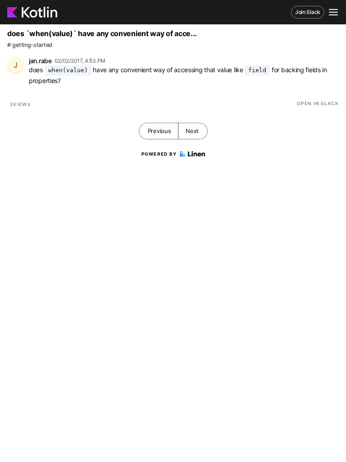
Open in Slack (318, 103)
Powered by (159, 154)
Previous (159, 130)
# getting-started (29, 45)
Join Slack (307, 12)
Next (192, 130)
